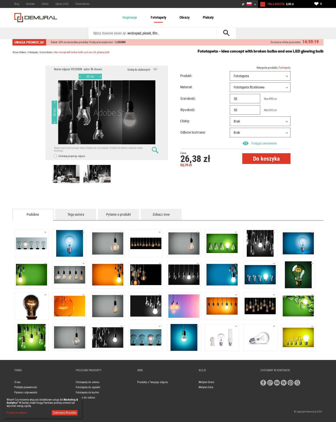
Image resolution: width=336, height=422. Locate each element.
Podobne (33, 214)
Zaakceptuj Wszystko (64, 412)
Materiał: (186, 87)
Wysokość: (187, 110)
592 (271, 110)
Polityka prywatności (25, 387)
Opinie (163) (61, 3)
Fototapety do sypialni (88, 387)
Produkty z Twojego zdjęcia (152, 382)
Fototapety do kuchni (87, 392)
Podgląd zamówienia (264, 143)
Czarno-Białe (46, 52)
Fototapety (158, 17)
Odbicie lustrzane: (193, 132)
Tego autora (75, 214)
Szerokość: (188, 98)
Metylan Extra (206, 387)
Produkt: (186, 76)
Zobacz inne (161, 214)
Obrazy (184, 17)
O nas (17, 382)
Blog (16, 3)
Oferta (45, 3)
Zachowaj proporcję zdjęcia (71, 156)
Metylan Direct (206, 382)
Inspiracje (129, 17)
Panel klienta (82, 3)
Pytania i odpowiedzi (25, 392)
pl (243, 4)
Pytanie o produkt (118, 214)
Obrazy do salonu (85, 397)
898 (271, 98)
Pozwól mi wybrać (17, 412)
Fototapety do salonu (87, 382)
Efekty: (185, 121)
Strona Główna (19, 52)
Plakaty (208, 17)
